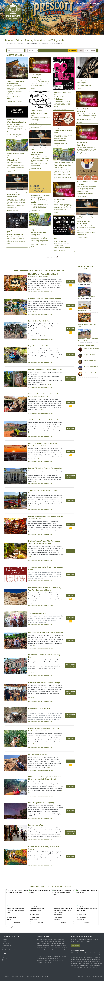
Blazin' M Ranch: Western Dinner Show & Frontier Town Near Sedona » (88, 325)
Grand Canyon (6, 945)
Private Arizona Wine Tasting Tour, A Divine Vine (45, 632)
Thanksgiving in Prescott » (91, 348)
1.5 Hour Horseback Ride (37, 613)
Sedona (4, 941)
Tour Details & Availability (70, 378)
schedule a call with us (44, 962)
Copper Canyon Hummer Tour (39, 708)
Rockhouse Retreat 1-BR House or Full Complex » (88, 339)
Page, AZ (5, 947)
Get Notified (75, 945)
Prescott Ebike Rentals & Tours (39, 321)
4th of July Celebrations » (91, 366)
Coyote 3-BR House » (85, 310)
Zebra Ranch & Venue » (85, 282)
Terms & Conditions (84, 976)
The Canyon (5, 943)
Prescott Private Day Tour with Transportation (45, 468)
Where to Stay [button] (21, 3)
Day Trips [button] (58, 3)
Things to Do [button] (33, 3)
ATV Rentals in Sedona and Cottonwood (43, 420)
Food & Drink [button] (69, 3)
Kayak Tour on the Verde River (39, 346)
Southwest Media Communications (54, 941)
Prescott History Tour (35, 825)
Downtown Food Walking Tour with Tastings (44, 682)
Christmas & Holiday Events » (89, 355)
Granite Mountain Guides (37, 754)
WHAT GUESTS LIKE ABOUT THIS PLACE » (40, 292)
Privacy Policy (97, 976)
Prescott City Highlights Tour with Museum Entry (45, 369)
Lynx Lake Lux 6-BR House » (87, 296)
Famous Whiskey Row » (90, 360)
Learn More (70, 281)
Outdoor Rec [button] (46, 3)
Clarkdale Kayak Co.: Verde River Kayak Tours (44, 299)
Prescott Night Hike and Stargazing (41, 803)
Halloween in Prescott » (90, 372)
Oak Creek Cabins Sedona (10, 950)
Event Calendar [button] (94, 3)
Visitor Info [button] (81, 3)
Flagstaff (5, 939)
